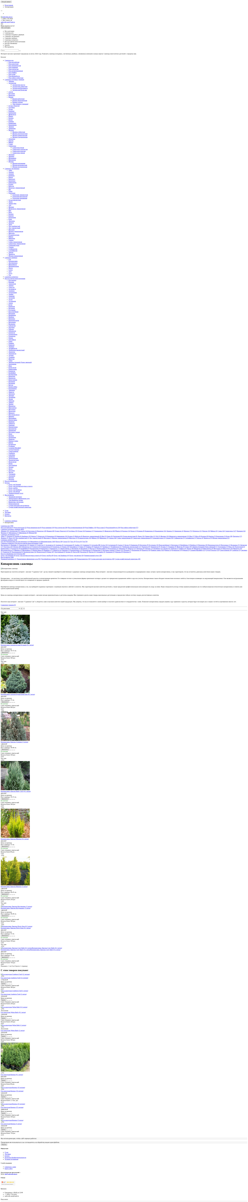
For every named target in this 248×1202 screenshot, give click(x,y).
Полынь (11, 435)
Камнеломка (13, 369)
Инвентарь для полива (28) (68, 559)
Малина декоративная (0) (60, 538)
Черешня (11, 154)
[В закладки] (12, 702)
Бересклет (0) (42, 536)
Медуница (12, 409)
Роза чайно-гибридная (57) (129, 527)
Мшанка (11, 416)
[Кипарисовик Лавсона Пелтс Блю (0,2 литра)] (16, 926)
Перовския (12, 430)
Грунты (7, 483)
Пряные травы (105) (157, 550)
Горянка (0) (89, 547)
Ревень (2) (168, 550)
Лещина (11, 127)
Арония (11, 174)
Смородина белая (18, 147)
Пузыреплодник (14, 235)
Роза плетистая (13, 69)
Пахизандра (12, 429)
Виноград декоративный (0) (92, 536)
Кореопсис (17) (55, 548)
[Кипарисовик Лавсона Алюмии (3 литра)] (15, 740)
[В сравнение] (14, 702)
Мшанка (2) (18, 550)
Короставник (13, 380)
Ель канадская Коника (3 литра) (11, 1124)
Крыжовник (13, 125)
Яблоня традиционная (19, 167)
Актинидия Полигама (19, 90)
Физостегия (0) (42, 552)
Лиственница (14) (24, 541)
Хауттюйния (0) (60, 552)
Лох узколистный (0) (36, 538)
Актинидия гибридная (19, 86)
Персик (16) (206, 531)
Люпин (11, 404)
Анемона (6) (60, 545)
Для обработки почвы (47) (49, 559)
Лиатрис (11, 395)
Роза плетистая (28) (61, 527)
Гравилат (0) (98, 547)
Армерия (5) (87, 545)
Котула (11, 385)
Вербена (11, 317)
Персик (11, 140)
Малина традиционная (19, 137)
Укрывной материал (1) (8, 559)
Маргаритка (12, 408)
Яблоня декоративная (16, 256)
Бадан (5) (128, 545)
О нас (6, 510)
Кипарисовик (13, 261)
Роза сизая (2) (101, 527)
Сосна (11, 270)
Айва (10, 170)
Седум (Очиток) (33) (212, 550)
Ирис (10, 366)
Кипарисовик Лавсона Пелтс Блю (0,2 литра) (16, 928)
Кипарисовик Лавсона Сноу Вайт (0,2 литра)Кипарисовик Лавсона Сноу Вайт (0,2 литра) (30, 950)
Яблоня (11, 161)
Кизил (11, 120)
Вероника (12, 319)
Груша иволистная (15, 200)
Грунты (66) (21, 554)
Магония (11, 230)
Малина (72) (188, 531)
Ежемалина (12, 113)
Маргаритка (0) (208, 548)
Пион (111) (120, 550)
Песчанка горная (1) (109, 550)
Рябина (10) (95, 538)
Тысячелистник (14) (30, 552)
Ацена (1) (121, 545)
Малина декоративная (16, 231)
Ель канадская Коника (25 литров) (12, 1107)
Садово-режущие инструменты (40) (102, 559)
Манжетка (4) (198, 548)
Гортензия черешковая (19, 198)
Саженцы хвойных (11, 257)
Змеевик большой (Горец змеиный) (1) (205, 547)
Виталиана (12, 322)
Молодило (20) (228, 548)
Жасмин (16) (165, 536)
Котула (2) (93, 548)
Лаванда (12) (131, 548)
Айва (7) (3, 536)
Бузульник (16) (154, 545)
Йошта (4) (118, 531)
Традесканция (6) (17, 552)
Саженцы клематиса (11, 277)
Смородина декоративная (17, 243)
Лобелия (11, 401)
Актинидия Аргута (18, 85)
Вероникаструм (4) (214, 545)
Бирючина (12, 181)
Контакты (8, 516)
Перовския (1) (97, 550)
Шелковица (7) (14, 533)
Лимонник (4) (178, 531)
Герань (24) (65, 547)
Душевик (12, 357)
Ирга (10, 212)
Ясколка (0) (119, 552)
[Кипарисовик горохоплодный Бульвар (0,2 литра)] (15, 643)
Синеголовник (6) (226, 550)
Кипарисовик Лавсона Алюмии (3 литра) (14, 742)
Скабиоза (12, 453)
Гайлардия (12, 326)
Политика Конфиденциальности (15, 1157)
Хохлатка (12, 470)
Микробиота (13, 264)
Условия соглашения (11, 1159)
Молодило (12, 411)
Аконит (11, 285)
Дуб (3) (157, 536)
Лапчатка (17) (237, 536)
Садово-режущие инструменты (19, 505)
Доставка (8, 512)
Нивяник (12, 422)
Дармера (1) (106, 547)
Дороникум (12, 353)
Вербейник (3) (185, 545)
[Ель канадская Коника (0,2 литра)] (15, 1071)
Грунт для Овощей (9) (8, 555)
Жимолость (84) (110, 531)
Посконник (12, 437)
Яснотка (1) (127, 552)
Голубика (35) (73, 531)
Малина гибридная (18, 132)
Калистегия (12, 367)
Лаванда (11, 392)
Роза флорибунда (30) (113, 527)
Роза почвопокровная (16, 71)
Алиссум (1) (41, 545)
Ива (10, 210)
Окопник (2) (66, 550)
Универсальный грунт (16, 493)
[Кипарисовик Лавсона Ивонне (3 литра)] (15, 885)
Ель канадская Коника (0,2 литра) (12, 1074)
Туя (10, 275)
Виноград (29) (41, 531)
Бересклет (12, 179)
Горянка (11, 343)
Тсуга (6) (79, 541)
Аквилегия (12, 284)
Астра (10, 299)
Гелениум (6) (36, 547)
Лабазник (12, 390)
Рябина (11, 142)
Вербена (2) (194, 545)
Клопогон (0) (16, 548)
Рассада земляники (11, 481)
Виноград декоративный (17, 188)
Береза (11, 177)
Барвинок (12, 306)
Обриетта (12, 423)
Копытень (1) (45, 548)
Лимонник (12, 128)
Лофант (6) (182, 548)
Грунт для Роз (13, 488)
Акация (11, 172)
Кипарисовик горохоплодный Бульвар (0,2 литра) (17, 645)
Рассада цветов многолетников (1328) (30, 543)
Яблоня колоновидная (19, 165)
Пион (10, 434)
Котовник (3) (85, 548)
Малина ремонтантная (19, 135)
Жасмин (11, 207)
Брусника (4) (32, 531)
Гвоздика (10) (8, 547)
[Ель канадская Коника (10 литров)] (13, 1087)
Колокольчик (13, 374)
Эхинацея (12, 476)
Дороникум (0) (155, 547)
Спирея (11, 247)
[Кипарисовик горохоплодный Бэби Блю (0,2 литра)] (15, 692)
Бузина (11, 184)
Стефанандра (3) (179, 538)
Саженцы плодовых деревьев (14, 79)
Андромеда (12, 289)
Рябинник (12, 238)
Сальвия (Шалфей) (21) (197, 550)
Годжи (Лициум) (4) (61, 531)
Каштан (11, 216)
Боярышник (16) (62, 536)
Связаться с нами (10, 1167)
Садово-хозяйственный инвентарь (20, 507)
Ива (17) (192, 536)
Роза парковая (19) (48, 527)
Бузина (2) (71, 536)
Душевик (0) (172, 547)
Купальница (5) (113, 548)
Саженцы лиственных (12, 168)
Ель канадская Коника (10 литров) (12, 1091)
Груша (11, 109)
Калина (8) (204, 536)
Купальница (13, 388)
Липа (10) (12, 538)
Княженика (12, 123)
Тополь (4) (199, 538)
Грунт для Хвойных (15, 490)
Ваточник (12, 313)
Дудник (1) (164, 547)
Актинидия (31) (15, 531)
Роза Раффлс (13, 72)
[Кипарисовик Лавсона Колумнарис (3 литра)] (16, 906)
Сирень (11, 240)
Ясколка (11, 477)
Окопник (12, 425)
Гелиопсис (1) (57, 547)
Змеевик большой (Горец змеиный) (20, 362)
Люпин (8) (189, 548)
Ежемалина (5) (99, 531)
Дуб (10, 205)
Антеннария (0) (69, 545)
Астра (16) (104, 545)
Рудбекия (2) (185, 550)
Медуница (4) (218, 548)
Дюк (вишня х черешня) (20, 104)
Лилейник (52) (158, 548)
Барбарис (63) (26, 536)
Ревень (11, 442)
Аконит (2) (33, 545)
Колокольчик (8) (35, 548)
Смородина (12, 146)
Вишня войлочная (18, 99)
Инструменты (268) (7, 557)
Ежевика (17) (89, 531)
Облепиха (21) (197, 531)
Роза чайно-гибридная (16, 78)
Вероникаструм (14, 320)
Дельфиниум (13, 348)
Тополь (11, 252)
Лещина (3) (170, 531)
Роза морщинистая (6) (34, 527)
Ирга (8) (198, 536)
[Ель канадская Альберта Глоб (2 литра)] (14, 991)
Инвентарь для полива (16, 502)
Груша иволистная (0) (130, 536)
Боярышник (12, 182)
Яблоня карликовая (18, 163)
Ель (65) (3, 541)
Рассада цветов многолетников (15, 278)
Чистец (11, 472)
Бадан (10, 305)
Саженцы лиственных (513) (10, 534)
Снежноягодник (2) (158, 538)
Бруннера (12, 308)
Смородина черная (18, 153)
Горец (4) (82, 547)
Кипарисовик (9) (12, 541)
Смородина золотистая (20, 149)
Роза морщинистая (15, 65)
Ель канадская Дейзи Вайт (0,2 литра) (13, 1012)
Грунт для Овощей (15, 484)
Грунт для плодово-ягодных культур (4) (29, 555)
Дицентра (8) (145, 547)
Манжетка (12, 406)
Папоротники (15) (76, 550)
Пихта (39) (59, 541)
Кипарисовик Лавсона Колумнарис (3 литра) (16, 908)
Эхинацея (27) (110, 552)
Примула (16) (146, 550)
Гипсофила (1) (74, 547)
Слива (11, 144)
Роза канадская (13, 64)
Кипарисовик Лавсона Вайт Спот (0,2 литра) (16, 791)
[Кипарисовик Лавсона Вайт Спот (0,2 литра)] (15, 789)
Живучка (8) (181, 547)
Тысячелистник (14, 460)
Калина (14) (126, 531)
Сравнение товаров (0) (8, 605)
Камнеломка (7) (6, 548)
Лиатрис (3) (149, 548)
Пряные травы (13, 441)
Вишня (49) (50, 531)
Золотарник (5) (223, 547)
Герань (11, 338)
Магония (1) (48, 538)
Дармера (11, 346)
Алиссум (11, 287)
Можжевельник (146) (48, 541)
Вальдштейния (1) (165, 545)
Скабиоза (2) (236, 550)
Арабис (11, 294)
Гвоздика (12, 327)
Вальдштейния (13, 312)
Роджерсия (12, 444)
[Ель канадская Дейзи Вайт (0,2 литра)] (14, 1007)
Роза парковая (13, 67)
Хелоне (11, 467)
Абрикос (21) (5, 531)
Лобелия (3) (175, 548)
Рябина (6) (214, 531)
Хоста (10, 469)
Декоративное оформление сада (19, 498)
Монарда (11, 413)
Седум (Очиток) (14, 449)
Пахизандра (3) (88, 550)
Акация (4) (10, 536)
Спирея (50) (169, 538)
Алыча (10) (24, 531)
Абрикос (11, 81)
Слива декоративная (15, 242)
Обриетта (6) (57, 550)
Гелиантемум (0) (46, 547)
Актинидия (12, 83)
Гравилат (12, 345)
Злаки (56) (188, 547)
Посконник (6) (136, 550)
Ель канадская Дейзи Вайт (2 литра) (13, 1030)
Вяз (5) (104, 536)
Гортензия (12, 193)
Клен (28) (229, 536)
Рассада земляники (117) (9, 554)
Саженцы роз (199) (7, 526)
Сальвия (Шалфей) (15, 448)
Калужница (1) (6, 545)
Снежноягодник (14, 245)
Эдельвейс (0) (100, 552)
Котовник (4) (76, 548)
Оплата (7, 514)
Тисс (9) (73, 541)
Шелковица (12, 158)
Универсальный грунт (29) (93, 555)
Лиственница (13, 263)
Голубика (12, 107)
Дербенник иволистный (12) (131, 547)
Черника (11, 156)
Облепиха (12, 139)
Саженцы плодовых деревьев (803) (12, 529)
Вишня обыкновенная (19, 100)
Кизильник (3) (221, 536)
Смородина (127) (230, 531)
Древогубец (12, 203)
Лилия (11, 399)
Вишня (11, 97)
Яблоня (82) (33, 533)
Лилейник (12, 397)
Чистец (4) (92, 552)
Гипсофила (12, 339)
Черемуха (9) (208, 538)
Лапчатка (12, 221)
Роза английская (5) (7, 527)
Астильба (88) (96, 545)
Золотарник (12, 364)
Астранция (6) (113, 545)
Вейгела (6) (78, 536)
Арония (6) (18, 536)
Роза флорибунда (14, 76)
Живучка (11, 359)
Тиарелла (12, 456)
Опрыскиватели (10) (83, 559)
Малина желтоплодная (19, 134)
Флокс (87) (50, 552)
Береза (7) (34, 536)
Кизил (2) (134, 531)
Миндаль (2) (73, 538)
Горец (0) (110, 536)
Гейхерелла (12, 331)
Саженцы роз (9, 60)
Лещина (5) (4, 538)
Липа (10, 224)
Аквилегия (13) (24, 545)
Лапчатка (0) (140, 548)
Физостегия (12, 462)
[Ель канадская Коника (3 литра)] (12, 1120)
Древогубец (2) (150, 536)
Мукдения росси (14, 415)
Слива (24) (221, 531)
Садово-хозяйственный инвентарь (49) (127, 559)
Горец (10, 191)
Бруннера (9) (144, 545)
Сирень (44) (112, 538)
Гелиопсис (12, 336)
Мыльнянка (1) (27, 550)
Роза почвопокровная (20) (76, 527)
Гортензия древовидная (20, 195)
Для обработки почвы (16, 500)
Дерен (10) (141, 536)
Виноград (12, 95)
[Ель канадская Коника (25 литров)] (13, 1104)
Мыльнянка (12, 418)
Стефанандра (13, 249)
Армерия (11, 296)
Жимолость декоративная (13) (179, 536)
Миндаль (12, 233)
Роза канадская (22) (20, 527)
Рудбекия (12, 446)
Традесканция (13, 458)
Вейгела (11, 186)
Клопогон (12, 371)
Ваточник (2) (175, 545)
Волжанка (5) (235, 545)
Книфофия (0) (25, 548)
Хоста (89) (76, 552)
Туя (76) (84, 541)
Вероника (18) (203, 545)
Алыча (11, 92)
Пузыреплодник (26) (84, 538)
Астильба (12, 298)
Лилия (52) (166, 548)
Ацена (11, 303)
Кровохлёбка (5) (102, 548)
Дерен (11, 202)
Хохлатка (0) (84, 552)
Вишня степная (17, 102)
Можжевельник (14, 266)
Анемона (12, 291)
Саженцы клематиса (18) (9, 543)
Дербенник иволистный (17, 350)
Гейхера (11, 329)
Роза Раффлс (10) (90, 527)
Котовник (12, 381)
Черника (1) (5, 533)
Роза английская (14, 62)
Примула (11, 439)
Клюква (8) (141, 531)
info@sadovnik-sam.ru (11, 1174)
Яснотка (11, 479)
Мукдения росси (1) (7, 550)
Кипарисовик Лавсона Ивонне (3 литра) (14, 886)
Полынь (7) (127, 550)
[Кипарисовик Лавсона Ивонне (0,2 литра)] (15, 837)
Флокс (11, 463)
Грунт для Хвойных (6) (61, 555)
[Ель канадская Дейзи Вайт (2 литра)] (13, 1025)
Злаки (10, 360)
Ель (10, 259)
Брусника (12, 93)
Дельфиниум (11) (116, 547)
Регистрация (9, 5)
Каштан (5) (212, 536)
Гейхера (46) (17, 547)
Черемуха (12, 254)
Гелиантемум (13, 334)
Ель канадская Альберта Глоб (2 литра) (14, 994)
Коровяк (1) (15, 545)
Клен (10, 219)
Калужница (12, 280)
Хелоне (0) (69, 552)
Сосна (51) (66, 541)
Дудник (11, 355)
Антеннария (13, 292)
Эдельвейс (12, 474)
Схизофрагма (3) (190, 538)
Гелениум (12, 332)
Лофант (11, 402)
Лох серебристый (14, 226)
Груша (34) (81, 531)
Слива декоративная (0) (124, 538)
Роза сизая (12, 74)
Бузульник (12, 310)
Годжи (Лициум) (14, 106)
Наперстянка (13, 420)
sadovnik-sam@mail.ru (8, 22)
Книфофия (12, 373)
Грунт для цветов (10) (76, 555)
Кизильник (12, 217)
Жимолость (12, 114)
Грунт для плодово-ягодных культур (20, 486)
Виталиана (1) (225, 545)
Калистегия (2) (240, 547)
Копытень (12, 376)
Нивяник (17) (48, 550)
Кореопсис (12, 378)
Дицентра (12, 352)
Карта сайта (8, 1168)
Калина (11, 118)
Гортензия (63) (118, 536)
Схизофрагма (13, 250)
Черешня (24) (241, 531)
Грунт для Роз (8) (47, 555)
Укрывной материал (15, 497)
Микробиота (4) (35, 541)
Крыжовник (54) (160, 531)
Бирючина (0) (51, 536)
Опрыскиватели (14, 504)
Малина (11, 130)
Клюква (11, 121)
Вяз (10, 189)
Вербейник (12, 315)
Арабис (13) (79, 545)
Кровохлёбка (13, 387)
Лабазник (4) (123, 548)
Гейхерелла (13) (27, 547)
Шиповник (12, 160)
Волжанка (12, 324)
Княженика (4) (150, 531)
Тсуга (10, 273)
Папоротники (13, 427)
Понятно (4, 1144)
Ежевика (11, 111)
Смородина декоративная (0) (142, 538)
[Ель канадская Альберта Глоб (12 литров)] (15, 974)
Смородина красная (18, 151)
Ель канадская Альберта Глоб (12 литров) (14, 978)
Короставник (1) (66, 548)
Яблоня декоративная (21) (220, 538)
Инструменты (9, 495)
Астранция (12, 301)
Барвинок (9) (135, 545)
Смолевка (12, 455)
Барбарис (12, 175)
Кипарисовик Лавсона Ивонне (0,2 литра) (15, 839)
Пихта (11, 268)
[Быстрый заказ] (10, 702)
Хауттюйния (13, 465)
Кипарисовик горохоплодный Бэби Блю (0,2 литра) (18, 694)
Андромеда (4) (50, 545)
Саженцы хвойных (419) (9, 540)
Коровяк (11, 282)
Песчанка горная (14, 432)
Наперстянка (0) (38, 550)
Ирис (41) (231, 547)
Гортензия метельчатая (19, 196)
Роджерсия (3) (176, 550)
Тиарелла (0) (7, 552)
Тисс (10, 271)
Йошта (11, 116)
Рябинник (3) (104, 538)
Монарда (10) (237, 548)
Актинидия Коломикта (20, 88)
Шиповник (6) (24, 533)
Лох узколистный (14, 228)
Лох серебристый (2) (22, 538)
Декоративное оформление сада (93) (29, 559)
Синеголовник (13, 451)
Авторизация (9, 7)
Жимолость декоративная (17, 209)
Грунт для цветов (14, 491)
